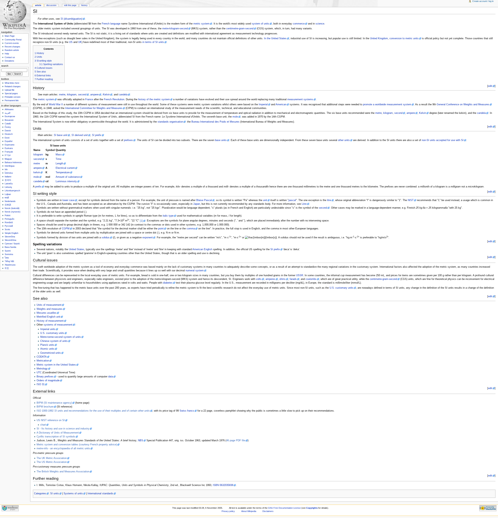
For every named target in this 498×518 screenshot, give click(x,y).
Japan (196, 204)
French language (111, 23)
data (110, 376)
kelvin (36, 172)
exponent (147, 237)
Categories (40, 493)
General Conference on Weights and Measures (463, 104)
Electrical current (65, 168)
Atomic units (47, 348)
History (84, 5)
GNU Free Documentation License (284, 508)
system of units (260, 23)
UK (80, 42)
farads (293, 279)
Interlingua (9, 166)
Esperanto (9, 145)
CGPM (65, 228)
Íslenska (9, 173)
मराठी (7, 198)
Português (9, 219)
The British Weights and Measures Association (63, 471)
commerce (299, 23)
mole (235, 116)
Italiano (8, 176)
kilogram (174, 28)
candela (123, 94)
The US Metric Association (52, 462)
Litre (304, 204)
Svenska (9, 254)
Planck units (47, 345)
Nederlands (10, 201)
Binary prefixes (45, 376)
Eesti (7, 138)
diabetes (168, 282)
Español (8, 141)
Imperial (263, 104)
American (281, 104)
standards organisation (170, 121)
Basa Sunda (10, 247)
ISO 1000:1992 (93, 410)
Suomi (8, 251)
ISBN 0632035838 (223, 485)
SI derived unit (79, 135)
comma (191, 228)
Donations (9, 61)
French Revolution (114, 99)
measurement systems (300, 99)
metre (165, 28)
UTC (39, 372)
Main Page (10, 36)
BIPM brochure (45, 406)
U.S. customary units (341, 287)
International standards (100, 493)
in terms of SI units (153, 42)
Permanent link (12, 100)
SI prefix (96, 135)
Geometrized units (50, 353)
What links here (12, 83)
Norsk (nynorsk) (12, 212)
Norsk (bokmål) (12, 208)
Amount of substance (68, 177)
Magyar (8, 159)
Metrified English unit (48, 316)
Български (10, 116)
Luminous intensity (66, 181)
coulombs (311, 279)
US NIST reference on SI (51, 420)
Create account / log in (483, 1)
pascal (292, 200)
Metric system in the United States (56, 364)
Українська (10, 265)
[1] (141, 220)
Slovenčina (10, 236)
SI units (54, 493)
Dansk (8, 130)
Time (58, 159)
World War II (56, 104)
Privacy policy (228, 511)
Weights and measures (49, 309)
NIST (411, 200)
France (89, 99)
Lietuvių (8, 187)
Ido (6, 169)
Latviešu (9, 183)
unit (265, 200)
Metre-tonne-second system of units (60, 337)
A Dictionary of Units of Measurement (58, 432)
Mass (59, 154)
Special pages (11, 93)
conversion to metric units (404, 38)
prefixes (128, 140)
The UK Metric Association (52, 458)
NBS (140, 440)
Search (4, 66)
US (71, 42)
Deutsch (9, 134)
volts (258, 279)
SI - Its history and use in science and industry (63, 428)
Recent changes (12, 46)
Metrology (42, 368)
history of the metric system (154, 99)
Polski (7, 215)
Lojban (8, 194)
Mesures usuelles (46, 313)
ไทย (7, 258)
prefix (38, 186)
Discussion (51, 5)
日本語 (8, 205)
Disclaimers (268, 511)
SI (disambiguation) (71, 18)
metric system (201, 23)
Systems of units (73, 493)
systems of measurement (58, 324)
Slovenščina (10, 240)
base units (221, 140)
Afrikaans (9, 109)
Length (59, 163)
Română (9, 222)
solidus (106, 237)
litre (329, 200)
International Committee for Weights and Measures (93, 108)
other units (344, 140)
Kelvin (106, 94)
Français (9, 152)
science (320, 23)
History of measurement (50, 321)
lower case (68, 200)
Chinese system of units (54, 341)
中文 (7, 268)
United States (76, 249)
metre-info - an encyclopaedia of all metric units (63, 448)
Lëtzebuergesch (12, 190)
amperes (270, 279)
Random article (12, 50)
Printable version (12, 97)
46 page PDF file (235, 440)
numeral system (195, 270)
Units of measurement (49, 305)
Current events (12, 43)
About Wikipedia (248, 511)
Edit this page (70, 5)
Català (8, 123)
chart (43, 424)
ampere (94, 94)
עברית (8, 155)
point (161, 228)
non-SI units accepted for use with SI (443, 140)
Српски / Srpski (12, 243)
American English (202, 249)
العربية (7, 113)
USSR (299, 275)
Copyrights (312, 508)
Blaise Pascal (204, 200)
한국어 (8, 180)
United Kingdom (379, 38)
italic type (168, 215)
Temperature (63, 172)
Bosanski (9, 120)
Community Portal (13, 39)
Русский (9, 226)
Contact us (10, 57)
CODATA (42, 356)
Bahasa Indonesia (13, 162)
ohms (282, 279)
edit (490, 86)
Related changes (13, 86)
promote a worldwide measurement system (387, 104)
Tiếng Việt (9, 261)
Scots (7, 229)
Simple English (11, 233)
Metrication (43, 360)
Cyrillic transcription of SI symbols (56, 436)
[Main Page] (15, 15)
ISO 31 (41, 384)
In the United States (275, 38)
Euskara (9, 148)
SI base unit (60, 135)
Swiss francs (187, 410)
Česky (8, 127)
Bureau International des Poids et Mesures (215, 121)
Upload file (9, 90)
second (184, 28)
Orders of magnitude (48, 380)
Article (38, 5)
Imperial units (47, 329)
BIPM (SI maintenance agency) (54, 402)
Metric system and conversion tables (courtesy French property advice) (77, 444)
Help (7, 53)
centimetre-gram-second (239, 28)
